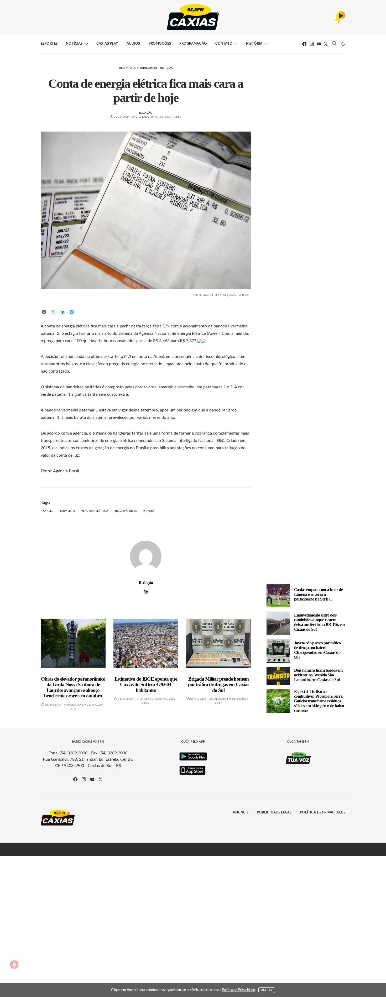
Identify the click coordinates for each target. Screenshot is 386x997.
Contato (223, 43)
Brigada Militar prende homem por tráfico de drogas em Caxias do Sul (218, 684)
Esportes (49, 43)
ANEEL (48, 511)
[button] (343, 44)
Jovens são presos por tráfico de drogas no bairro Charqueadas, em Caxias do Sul (317, 650)
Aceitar (266, 990)
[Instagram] (312, 44)
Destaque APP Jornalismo (138, 68)
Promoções (160, 43)
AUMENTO (68, 511)
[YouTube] (319, 44)
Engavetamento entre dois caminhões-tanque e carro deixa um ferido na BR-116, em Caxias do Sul (319, 622)
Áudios (133, 43)
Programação (193, 43)
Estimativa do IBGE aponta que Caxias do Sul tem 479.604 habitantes (145, 684)
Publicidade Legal (274, 812)
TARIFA (149, 511)
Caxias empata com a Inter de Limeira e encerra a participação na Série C (318, 594)
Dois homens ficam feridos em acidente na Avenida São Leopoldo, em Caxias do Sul (318, 675)
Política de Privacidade (322, 812)
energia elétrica (95, 511)
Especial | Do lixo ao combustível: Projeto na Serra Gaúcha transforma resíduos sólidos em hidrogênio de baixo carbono (319, 701)
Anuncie (240, 812)
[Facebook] (304, 44)
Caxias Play (107, 43)
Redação (146, 113)
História (254, 43)
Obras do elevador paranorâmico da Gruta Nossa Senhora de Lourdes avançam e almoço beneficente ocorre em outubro (73, 687)
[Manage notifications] (14, 964)
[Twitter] (326, 44)
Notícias (74, 43)
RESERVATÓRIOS (126, 511)
